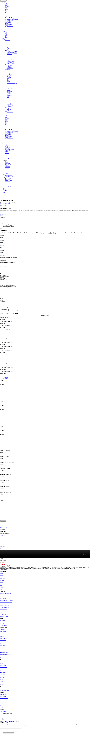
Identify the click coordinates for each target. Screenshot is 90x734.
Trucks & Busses (7, 159)
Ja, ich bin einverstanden (4, 728)
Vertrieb (8, 97)
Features (3, 191)
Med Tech (8, 79)
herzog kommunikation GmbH (10, 721)
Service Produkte (9, 66)
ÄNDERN (10, 728)
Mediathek (8, 87)
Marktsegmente (7, 69)
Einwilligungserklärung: (5, 566)
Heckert (6, 8)
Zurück (3, 188)
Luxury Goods (9, 78)
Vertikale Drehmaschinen (9, 20)
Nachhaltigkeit (9, 95)
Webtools (4, 718)
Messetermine (9, 109)
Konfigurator (4, 192)
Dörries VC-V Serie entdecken (5, 203)
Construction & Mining (10, 82)
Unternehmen (7, 85)
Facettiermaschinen (8, 23)
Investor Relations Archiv (11, 101)
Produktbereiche (7, 40)
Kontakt (6, 111)
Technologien (7, 50)
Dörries (6, 5)
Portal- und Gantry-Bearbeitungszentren (11, 19)
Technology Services (8, 25)
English (6, 32)
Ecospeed (6, 7)
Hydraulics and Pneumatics (11, 74)
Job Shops (8, 76)
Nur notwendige (18, 728)
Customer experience (10, 89)
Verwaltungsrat (9, 91)
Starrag (6, 11)
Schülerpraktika (9, 104)
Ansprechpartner (9, 106)
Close (2, 558)
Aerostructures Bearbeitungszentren (10, 18)
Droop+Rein (7, 6)
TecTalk (8, 110)
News (6, 107)
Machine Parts (9, 77)
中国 (5, 36)
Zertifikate (6, 173)
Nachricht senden (3, 569)
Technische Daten (5, 377)
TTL (5, 12)
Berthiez (6, 3)
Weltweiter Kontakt (10, 112)
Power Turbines (9, 72)
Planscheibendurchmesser (6, 378)
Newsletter (8, 90)
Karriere (6, 102)
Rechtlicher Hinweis (5, 716)
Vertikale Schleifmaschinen (9, 21)
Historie (8, 96)
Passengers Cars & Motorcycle (12, 83)
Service (3, 27)
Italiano (6, 35)
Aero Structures (7, 145)
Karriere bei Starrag (10, 103)
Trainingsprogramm (10, 68)
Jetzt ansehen (2, 535)
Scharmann (6, 9)
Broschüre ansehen (3, 214)
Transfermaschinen (8, 22)
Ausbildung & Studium (10, 105)
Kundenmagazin (9, 88)
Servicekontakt (9, 65)
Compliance (9, 94)
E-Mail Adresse (3, 560)
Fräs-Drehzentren (7, 16)
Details (14, 728)
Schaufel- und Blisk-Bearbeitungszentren (11, 17)
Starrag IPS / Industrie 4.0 (9, 26)
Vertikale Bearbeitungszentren (9, 14)
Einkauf (8, 98)
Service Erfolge (9, 67)
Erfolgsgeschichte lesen (4, 527)
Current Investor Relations (11, 100)
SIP (5, 10)
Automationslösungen (8, 24)
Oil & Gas (8, 71)
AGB (3, 717)
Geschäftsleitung (9, 92)
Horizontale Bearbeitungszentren (12, 51)
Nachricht (2, 562)
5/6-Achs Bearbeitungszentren (10, 15)
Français (6, 34)
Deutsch (3, 31)
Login (7, 722)
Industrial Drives (9, 75)
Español (6, 37)
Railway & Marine (8, 158)
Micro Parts (8, 80)
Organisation (9, 93)
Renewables (9, 73)
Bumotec (6, 4)
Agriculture (8, 81)
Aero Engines (7, 144)
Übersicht (4, 189)
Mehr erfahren (2, 548)
